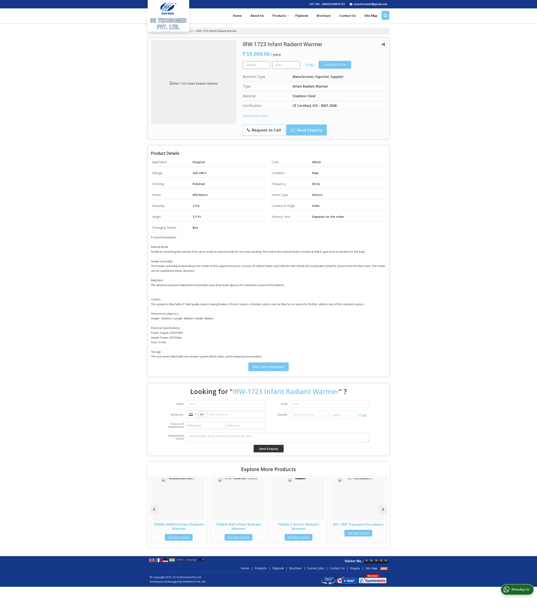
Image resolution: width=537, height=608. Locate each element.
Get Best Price (335, 65)
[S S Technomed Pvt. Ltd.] (168, 15)
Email (284, 404)
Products (279, 16)
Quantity (282, 414)
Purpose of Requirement (176, 425)
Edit (311, 65)
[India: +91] (192, 414)
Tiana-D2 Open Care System (370, 524)
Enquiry (355, 568)
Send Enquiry (309, 130)
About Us (257, 16)
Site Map (370, 16)
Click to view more (255, 115)
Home (237, 16)
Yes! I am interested (268, 366)
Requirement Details (176, 437)
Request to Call (266, 130)
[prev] (154, 509)
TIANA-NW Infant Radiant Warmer (191, 526)
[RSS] (384, 568)
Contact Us (347, 16)
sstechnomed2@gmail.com (370, 4)
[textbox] (286, 65)
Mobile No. (177, 414)
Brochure (324, 16)
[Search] (385, 15)
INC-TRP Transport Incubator (310, 524)
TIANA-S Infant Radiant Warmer (251, 526)
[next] (383, 509)
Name (180, 404)
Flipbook (301, 16)
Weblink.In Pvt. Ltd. (194, 581)
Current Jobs (315, 568)
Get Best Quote (191, 537)
